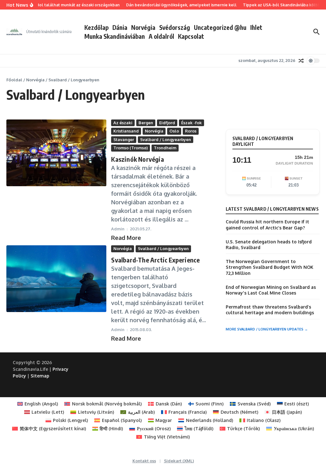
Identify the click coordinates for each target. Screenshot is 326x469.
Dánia (119, 27)
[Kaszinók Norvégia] (56, 152)
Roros (190, 130)
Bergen (145, 122)
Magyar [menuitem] (163, 420)
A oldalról (161, 36)
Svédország (174, 27)
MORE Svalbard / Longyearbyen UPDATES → (267, 329)
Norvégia (143, 27)
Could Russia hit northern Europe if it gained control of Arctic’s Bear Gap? (267, 224)
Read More (126, 237)
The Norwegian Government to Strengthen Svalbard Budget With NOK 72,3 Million (269, 267)
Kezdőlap (96, 27)
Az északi (122, 122)
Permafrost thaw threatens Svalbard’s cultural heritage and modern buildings (270, 309)
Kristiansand (126, 130)
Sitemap (40, 375)
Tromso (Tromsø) (130, 147)
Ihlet (256, 27)
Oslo (174, 130)
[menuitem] (37, 404)
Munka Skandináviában (114, 36)
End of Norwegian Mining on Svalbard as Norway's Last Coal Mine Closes (271, 290)
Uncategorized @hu (220, 27)
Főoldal (14, 79)
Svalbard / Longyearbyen (165, 139)
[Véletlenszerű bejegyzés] (301, 60)
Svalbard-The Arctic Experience (155, 260)
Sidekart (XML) (179, 460)
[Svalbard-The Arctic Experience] (56, 278)
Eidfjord (167, 122)
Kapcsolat (191, 36)
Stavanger (123, 139)
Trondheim (165, 147)
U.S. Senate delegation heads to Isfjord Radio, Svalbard (269, 244)
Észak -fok (191, 122)
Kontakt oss (144, 460)
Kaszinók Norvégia (137, 159)
